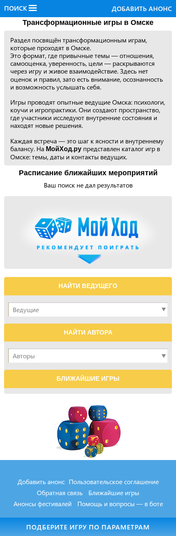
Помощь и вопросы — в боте (120, 503)
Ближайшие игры (113, 492)
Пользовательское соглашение (114, 481)
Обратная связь (60, 492)
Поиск (16, 8)
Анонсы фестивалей (43, 503)
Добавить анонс (142, 8)
